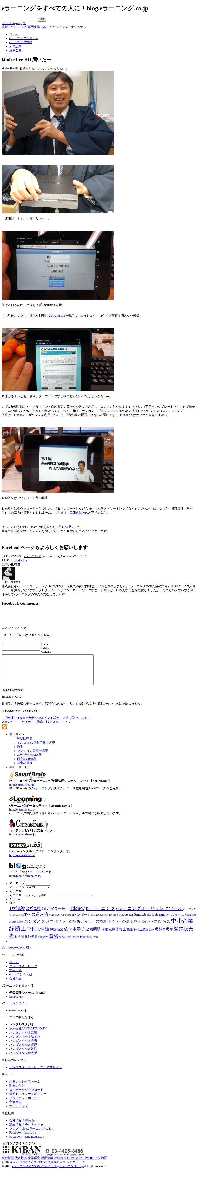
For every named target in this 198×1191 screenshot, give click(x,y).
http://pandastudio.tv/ (22, 855)
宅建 (104, 929)
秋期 (17, 936)
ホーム (14, 962)
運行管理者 (73, 937)
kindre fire (20, 560)
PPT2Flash (97, 914)
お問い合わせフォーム (24, 1081)
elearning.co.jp (18, 1010)
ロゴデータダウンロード (26, 1089)
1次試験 (17, 908)
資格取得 (63, 937)
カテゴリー (17, 895)
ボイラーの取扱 (67, 921)
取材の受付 (17, 1085)
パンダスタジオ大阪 (23, 1052)
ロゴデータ (77, 1162)
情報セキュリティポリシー (27, 1093)
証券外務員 (29, 936)
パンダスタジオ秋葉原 (24, 1036)
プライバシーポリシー (24, 1097)
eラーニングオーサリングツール (149, 908)
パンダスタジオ (39, 921)
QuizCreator (126, 914)
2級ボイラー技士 (55, 909)
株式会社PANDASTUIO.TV (28, 1028)
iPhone (68, 915)
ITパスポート (81, 914)
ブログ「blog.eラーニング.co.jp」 (32, 1128)
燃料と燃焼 (164, 929)
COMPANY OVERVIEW (83, 1158)
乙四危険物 (77, 512)
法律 (151, 929)
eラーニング (32, 556)
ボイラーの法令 (120, 921)
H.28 (51, 914)
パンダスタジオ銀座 (23, 1044)
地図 (104, 1158)
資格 (53, 936)
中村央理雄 (38, 928)
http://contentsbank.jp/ (22, 834)
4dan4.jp (79, 908)
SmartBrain (58, 315)
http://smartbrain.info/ (22, 784)
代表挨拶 (21, 1158)
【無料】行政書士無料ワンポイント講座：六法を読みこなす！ (47, 717)
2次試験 (33, 908)
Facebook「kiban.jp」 (23, 1132)
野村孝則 (93, 937)
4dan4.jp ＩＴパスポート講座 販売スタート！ (35, 721)
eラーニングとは (20, 974)
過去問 (84, 936)
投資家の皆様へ (58, 1162)
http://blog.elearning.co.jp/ (25, 875)
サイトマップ (18, 1106)
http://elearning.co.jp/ (22, 809)
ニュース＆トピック (23, 966)
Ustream (158, 914)
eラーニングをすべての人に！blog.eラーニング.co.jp (48, 1166)
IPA (57, 914)
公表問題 (93, 929)
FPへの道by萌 (35, 914)
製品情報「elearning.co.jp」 (27, 1124)
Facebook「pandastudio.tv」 (27, 1136)
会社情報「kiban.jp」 (23, 1120)
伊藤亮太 (56, 929)
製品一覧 (15, 970)
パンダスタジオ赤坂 (23, 1040)
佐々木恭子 (74, 929)
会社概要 (15, 978)
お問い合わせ (11, 1162)
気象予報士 (117, 929)
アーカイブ (17, 887)
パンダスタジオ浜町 (23, 1032)
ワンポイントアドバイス (152, 921)
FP (20, 915)
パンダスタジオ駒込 (23, 1048)
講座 (45, 936)
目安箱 (41, 1162)
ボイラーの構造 (94, 921)
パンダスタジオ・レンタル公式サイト (35, 1067)
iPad (62, 915)
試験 (40, 937)
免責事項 (15, 1102)
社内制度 (60, 1158)
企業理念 (34, 1158)
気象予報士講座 (137, 929)
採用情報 (47, 1158)
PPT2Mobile (111, 914)
